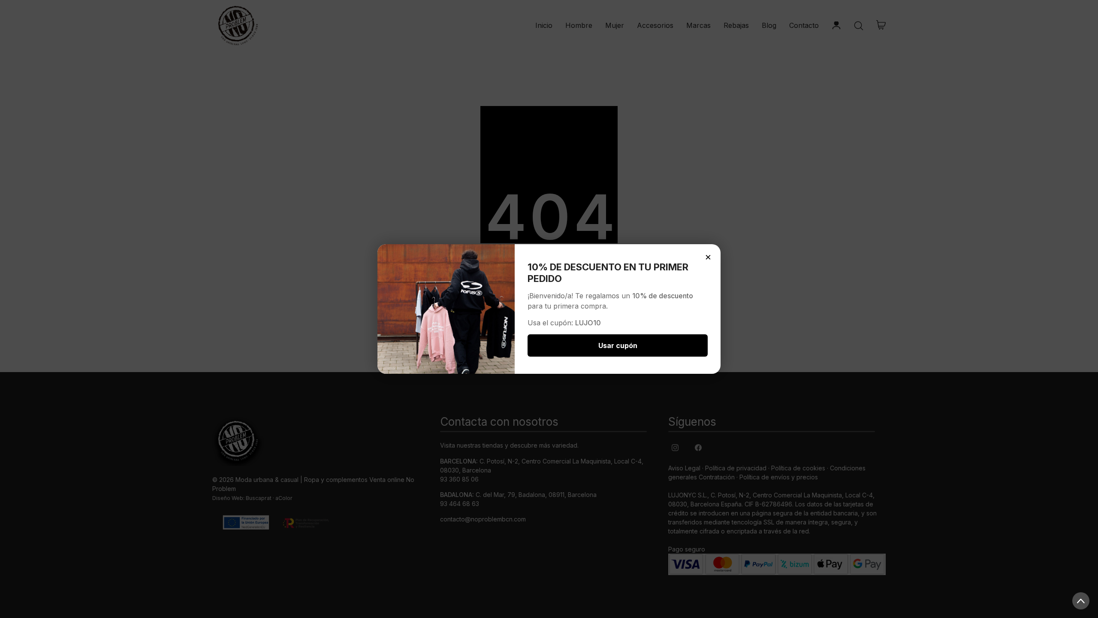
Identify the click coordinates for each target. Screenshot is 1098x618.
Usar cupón (617, 345)
